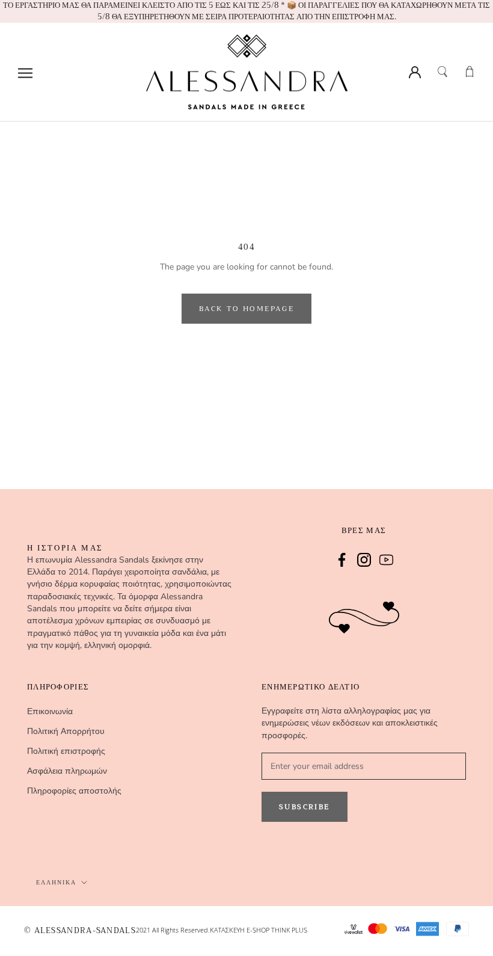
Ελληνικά (56, 882)
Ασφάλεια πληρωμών (67, 771)
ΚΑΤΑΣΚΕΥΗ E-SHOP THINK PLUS (258, 929)
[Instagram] (364, 559)
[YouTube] (386, 559)
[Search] (442, 70)
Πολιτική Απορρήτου (66, 731)
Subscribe (304, 807)
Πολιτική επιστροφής (66, 751)
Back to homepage (246, 309)
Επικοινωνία (50, 711)
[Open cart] (469, 70)
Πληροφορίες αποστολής (74, 791)
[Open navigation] (25, 72)
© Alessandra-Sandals (80, 931)
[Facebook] (342, 559)
